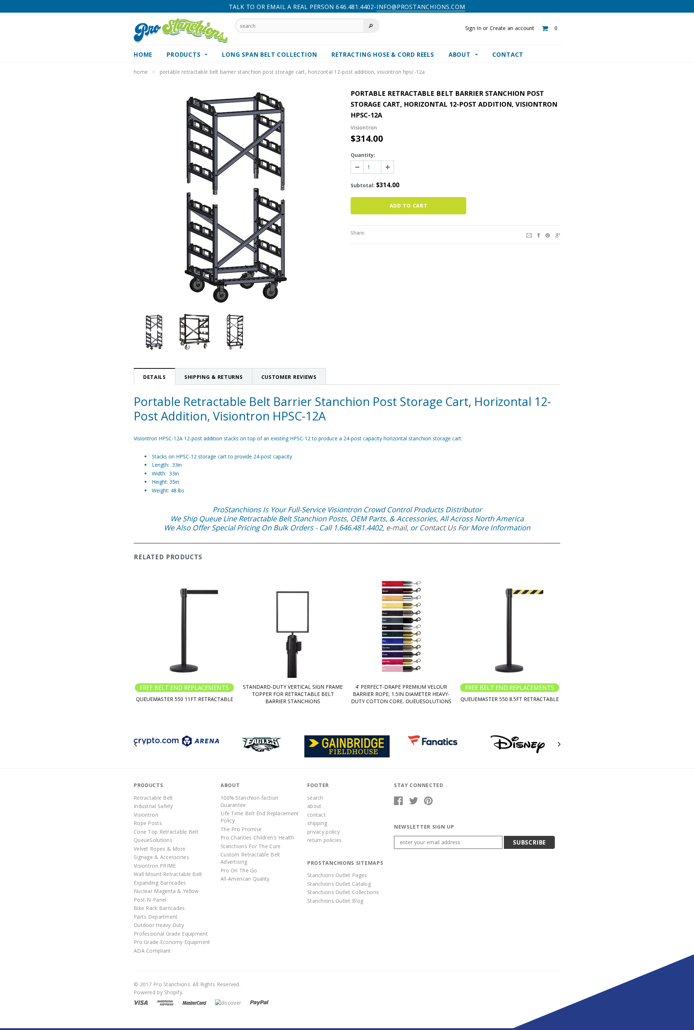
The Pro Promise (241, 829)
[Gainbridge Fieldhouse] (347, 745)
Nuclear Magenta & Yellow (166, 891)
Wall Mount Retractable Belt (168, 874)
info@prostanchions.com (421, 7)
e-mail (396, 528)
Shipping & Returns (213, 376)
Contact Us (437, 528)
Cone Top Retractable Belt (166, 831)
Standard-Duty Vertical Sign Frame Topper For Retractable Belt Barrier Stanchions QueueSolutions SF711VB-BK (293, 697)
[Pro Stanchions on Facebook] (398, 802)
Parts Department (155, 916)
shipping (317, 823)
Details (154, 376)
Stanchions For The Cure (250, 846)
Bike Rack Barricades (159, 908)
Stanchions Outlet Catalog (339, 883)
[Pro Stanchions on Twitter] (413, 802)
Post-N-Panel (150, 899)
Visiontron (146, 814)
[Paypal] (259, 1002)
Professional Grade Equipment (171, 933)
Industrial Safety (153, 806)
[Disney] (517, 743)
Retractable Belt (153, 797)
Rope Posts (148, 823)
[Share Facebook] (538, 234)
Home (141, 71)
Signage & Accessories (161, 857)
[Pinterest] (547, 234)
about (314, 806)
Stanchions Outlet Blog (335, 900)
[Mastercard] (194, 1002)
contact (316, 814)
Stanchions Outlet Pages (337, 875)
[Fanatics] (432, 739)
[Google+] (558, 234)
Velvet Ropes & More (159, 848)
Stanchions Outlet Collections (343, 892)
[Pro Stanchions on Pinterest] (428, 802)
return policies (324, 840)
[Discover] (228, 1002)
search (315, 797)
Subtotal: (362, 185)
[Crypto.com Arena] (176, 740)
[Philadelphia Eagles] (262, 743)
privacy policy (323, 831)
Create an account (512, 28)
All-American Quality (245, 878)
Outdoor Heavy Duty (159, 925)
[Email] (529, 234)
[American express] (165, 1002)
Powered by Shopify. (158, 992)
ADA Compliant (152, 950)
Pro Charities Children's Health (257, 837)
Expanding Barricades (160, 882)
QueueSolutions (153, 840)
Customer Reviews (289, 376)
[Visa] (141, 1002)
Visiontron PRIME (155, 865)
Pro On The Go (238, 870)
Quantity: (363, 154)
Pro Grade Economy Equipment (172, 942)
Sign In (473, 28)
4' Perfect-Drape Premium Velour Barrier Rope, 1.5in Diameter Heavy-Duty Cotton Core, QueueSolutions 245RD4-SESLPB (401, 697)
